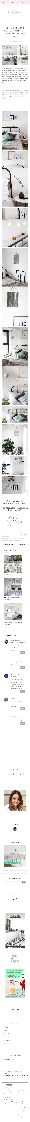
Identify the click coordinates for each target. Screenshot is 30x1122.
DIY (5, 1030)
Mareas (13, 698)
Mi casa (6, 1027)
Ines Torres (13, 41)
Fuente (15, 495)
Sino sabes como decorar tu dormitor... (12, 598)
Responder (22, 652)
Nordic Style (8, 574)
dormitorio (14, 24)
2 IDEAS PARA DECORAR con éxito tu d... (13, 623)
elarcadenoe (7, 1075)
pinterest (7, 1040)
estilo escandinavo (19, 538)
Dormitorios (5, 538)
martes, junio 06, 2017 (16, 701)
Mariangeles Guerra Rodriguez (18, 641)
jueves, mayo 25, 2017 (16, 662)
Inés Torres (9, 1090)
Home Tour (7, 1034)
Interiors (7, 1037)
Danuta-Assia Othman (16, 676)
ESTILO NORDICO (6, 540)
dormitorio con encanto (8, 536)
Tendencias (17, 540)
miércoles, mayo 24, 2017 (17, 645)
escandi (11, 538)
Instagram (7, 1043)
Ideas (11, 540)
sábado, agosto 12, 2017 (16, 718)
